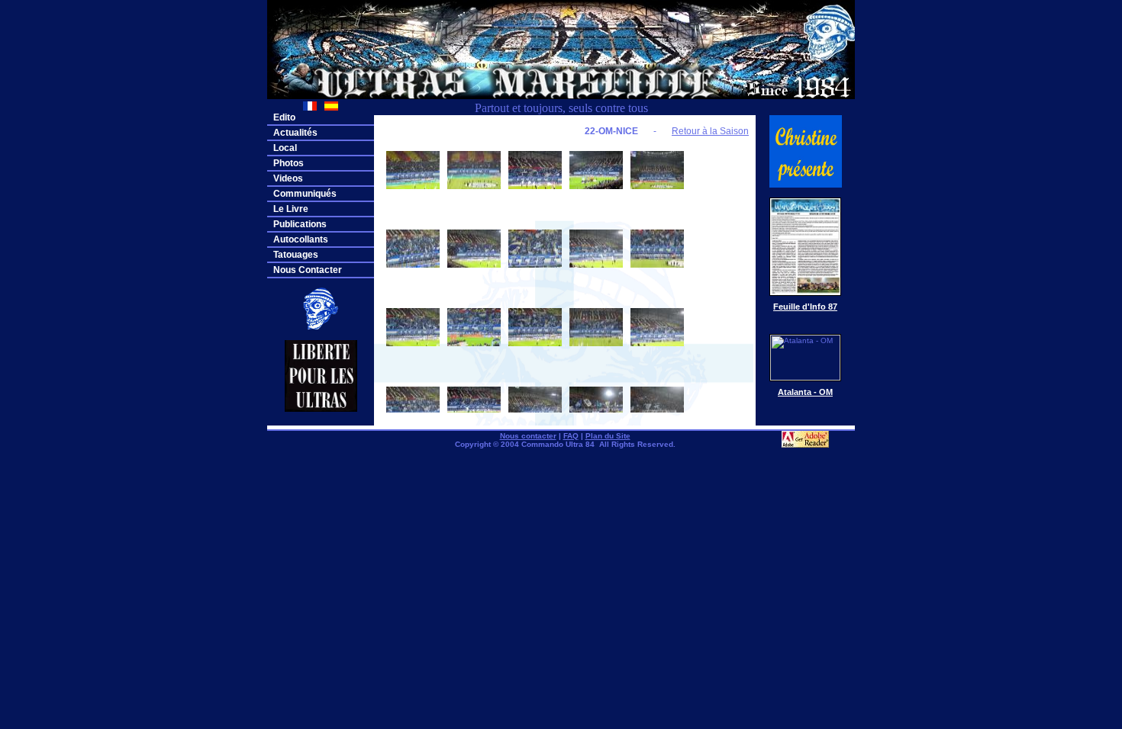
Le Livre (290, 209)
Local (285, 148)
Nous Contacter (307, 270)
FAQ (571, 436)
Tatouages (295, 254)
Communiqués (305, 193)
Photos (288, 163)
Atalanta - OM (805, 392)
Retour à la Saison (710, 131)
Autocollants (300, 239)
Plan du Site (607, 436)
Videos (288, 178)
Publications (300, 224)
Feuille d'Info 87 (805, 306)
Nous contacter (528, 436)
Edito (284, 117)
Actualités (295, 132)
